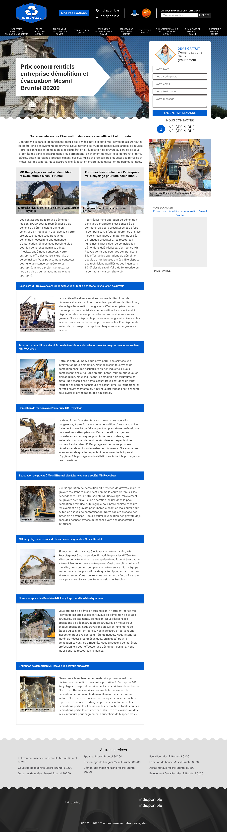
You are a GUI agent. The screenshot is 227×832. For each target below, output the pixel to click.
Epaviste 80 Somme (145, 31)
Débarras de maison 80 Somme (126, 31)
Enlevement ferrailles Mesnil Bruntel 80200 (176, 773)
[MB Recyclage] (31, 13)
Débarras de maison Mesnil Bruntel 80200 (44, 773)
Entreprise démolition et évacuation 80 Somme (16, 31)
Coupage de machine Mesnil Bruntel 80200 (45, 767)
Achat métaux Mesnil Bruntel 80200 (171, 767)
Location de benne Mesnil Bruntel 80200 (174, 762)
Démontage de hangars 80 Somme (193, 31)
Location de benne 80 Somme (214, 31)
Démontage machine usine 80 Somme (104, 31)
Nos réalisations (74, 13)
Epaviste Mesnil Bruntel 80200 (103, 756)
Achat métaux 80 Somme (39, 31)
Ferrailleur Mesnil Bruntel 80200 (169, 756)
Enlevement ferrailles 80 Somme (60, 31)
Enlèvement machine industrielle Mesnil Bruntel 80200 (47, 760)
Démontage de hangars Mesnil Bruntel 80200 (112, 762)
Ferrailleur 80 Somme (82, 31)
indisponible (109, 10)
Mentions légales (136, 823)
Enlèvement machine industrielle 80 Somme (167, 31)
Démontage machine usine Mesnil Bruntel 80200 (109, 769)
